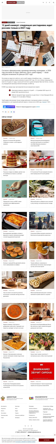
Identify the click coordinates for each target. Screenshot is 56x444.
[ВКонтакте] (6, 112)
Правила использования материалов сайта (48, 417)
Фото (16, 408)
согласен (46, 440)
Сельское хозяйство (19, 415)
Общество (4, 22)
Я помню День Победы (48, 406)
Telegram (49, 2)
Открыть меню (2, 2)
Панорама (31, 406)
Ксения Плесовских (20, 22)
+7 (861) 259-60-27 (21, 432)
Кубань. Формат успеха (34, 419)
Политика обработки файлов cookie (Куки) (48, 420)
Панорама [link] (5, 138)
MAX (38, 107)
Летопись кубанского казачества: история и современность (34, 412)
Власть (2, 410)
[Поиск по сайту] (53, 2)
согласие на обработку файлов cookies (25, 441)
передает (44, 102)
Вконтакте (43, 2)
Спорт (2, 417)
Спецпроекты (32, 415)
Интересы (17, 417)
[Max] (14, 112)
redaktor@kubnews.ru (34, 432)
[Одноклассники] (8, 112)
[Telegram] (11, 112)
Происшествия (4, 415)
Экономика (3, 413)
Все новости (3, 406)
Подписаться (10, 106)
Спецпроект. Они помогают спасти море (48, 409)
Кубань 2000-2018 (33, 417)
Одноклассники (46, 2)
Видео (16, 410)
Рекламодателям (47, 414)
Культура (17, 406)
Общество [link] (32, 138)
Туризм (16, 413)
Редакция (45, 411)
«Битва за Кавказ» (33, 408)
